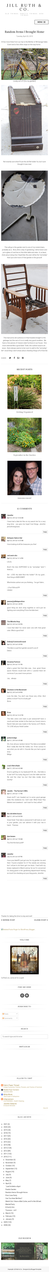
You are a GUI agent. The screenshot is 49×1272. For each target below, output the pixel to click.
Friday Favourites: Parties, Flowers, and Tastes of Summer (23, 1087)
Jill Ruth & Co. (24, 7)
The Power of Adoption (11, 1096)
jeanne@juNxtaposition (16, 601)
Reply (45, 532)
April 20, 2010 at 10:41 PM (15, 715)
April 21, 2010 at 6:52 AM (15, 768)
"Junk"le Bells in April (12, 1186)
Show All (45, 1108)
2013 (5, 1148)
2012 (5, 1151)
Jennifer (10, 515)
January (9, 1219)
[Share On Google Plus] (18, 358)
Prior (9, 712)
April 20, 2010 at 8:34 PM (14, 692)
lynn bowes (11, 836)
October (8, 1166)
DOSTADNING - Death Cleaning (14, 1101)
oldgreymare (8, 1099)
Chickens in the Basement (17, 690)
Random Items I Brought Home (16, 1192)
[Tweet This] (10, 358)
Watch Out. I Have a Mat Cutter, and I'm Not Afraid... (23, 1201)
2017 (5, 1136)
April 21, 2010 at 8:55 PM (14, 816)
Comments (8, 1018)
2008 (5, 1225)
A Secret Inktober (9, 1105)
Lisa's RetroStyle (13, 766)
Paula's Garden (10, 1189)
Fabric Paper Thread (11, 1085)
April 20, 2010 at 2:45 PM (14, 604)
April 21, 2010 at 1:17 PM (14, 793)
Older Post (40, 920)
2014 (5, 1145)
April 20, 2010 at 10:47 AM (15, 540)
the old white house (14, 814)
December (9, 1160)
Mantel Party (10, 1204)
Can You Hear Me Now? (13, 1198)
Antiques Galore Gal (14, 538)
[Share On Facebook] (14, 358)
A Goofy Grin (9, 1207)
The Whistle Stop (13, 622)
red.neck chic (12, 555)
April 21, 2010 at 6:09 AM (15, 740)
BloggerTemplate (36, 1269)
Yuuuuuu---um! (10, 1210)
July (7, 1175)
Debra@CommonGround (16, 642)
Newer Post (9, 920)
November (9, 1163)
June (7, 1177)
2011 (5, 1154)
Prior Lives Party (11, 1195)
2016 (5, 1139)
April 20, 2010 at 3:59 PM (14, 624)
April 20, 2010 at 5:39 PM (14, 644)
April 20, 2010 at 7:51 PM (14, 664)
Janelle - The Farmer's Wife (17, 791)
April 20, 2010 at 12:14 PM (15, 558)
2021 (5, 1124)
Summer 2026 (8, 1092)
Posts (6, 1014)
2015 (5, 1142)
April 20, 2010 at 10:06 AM (15, 518)
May (7, 1180)
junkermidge (12, 738)
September (10, 1169)
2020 (5, 1127)
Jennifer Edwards (10, 1104)
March (8, 1213)
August (8, 1172)
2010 (5, 1157)
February (9, 1216)
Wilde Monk (8, 1094)
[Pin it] (22, 358)
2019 (5, 1130)
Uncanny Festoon (13, 662)
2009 (5, 1222)
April (7, 1183)
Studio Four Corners (11, 1090)
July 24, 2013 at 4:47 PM (14, 856)
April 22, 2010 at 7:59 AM (15, 839)
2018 (5, 1133)
